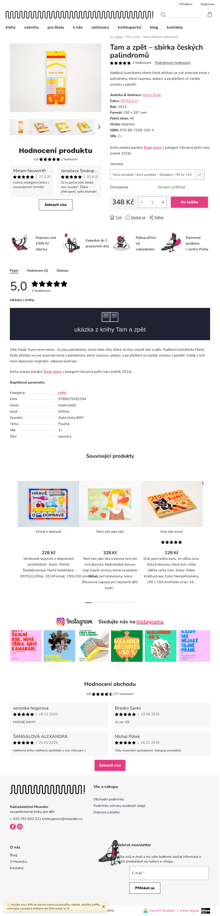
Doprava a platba (106, 812)
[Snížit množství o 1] (141, 202)
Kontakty (17, 868)
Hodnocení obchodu (110, 684)
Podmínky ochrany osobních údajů (119, 805)
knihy (62, 392)
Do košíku (189, 202)
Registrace (207, 4)
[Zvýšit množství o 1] (163, 202)
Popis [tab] (14, 270)
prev (13, 540)
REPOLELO (129, 101)
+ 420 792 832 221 (25, 819)
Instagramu (150, 621)
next (206, 540)
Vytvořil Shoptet (162, 910)
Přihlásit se (144, 888)
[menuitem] (13, 27)
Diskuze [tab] (62, 270)
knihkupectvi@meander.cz (62, 819)
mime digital (188, 910)
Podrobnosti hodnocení (172, 62)
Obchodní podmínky (108, 799)
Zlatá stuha (153, 147)
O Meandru (18, 861)
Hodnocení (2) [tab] (37, 270)
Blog (13, 855)
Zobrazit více (56, 204)
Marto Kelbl (152, 95)
